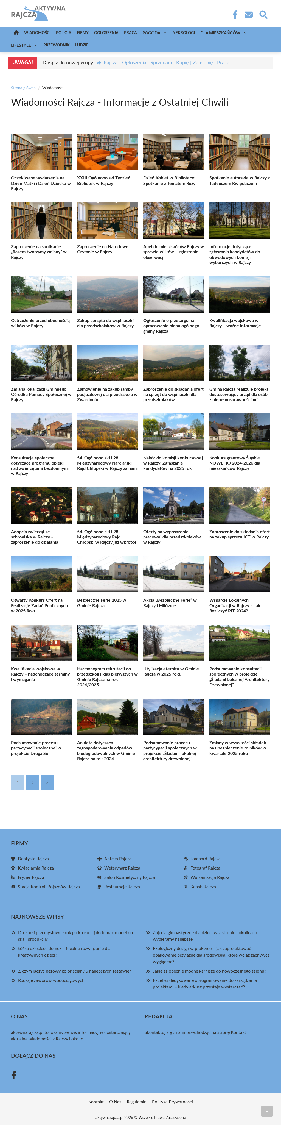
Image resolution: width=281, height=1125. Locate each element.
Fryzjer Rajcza (31, 877)
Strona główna (23, 88)
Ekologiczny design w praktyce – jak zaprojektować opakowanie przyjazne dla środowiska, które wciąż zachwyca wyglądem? (211, 955)
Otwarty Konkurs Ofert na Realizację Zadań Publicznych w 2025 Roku (39, 605)
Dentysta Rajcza (33, 859)
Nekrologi (184, 33)
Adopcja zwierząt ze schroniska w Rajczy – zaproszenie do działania (34, 537)
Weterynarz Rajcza (122, 868)
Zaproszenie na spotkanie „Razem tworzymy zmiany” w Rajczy (39, 252)
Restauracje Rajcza (122, 887)
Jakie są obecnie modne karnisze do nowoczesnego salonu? (209, 971)
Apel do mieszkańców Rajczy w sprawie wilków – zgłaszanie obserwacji (173, 252)
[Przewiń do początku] (267, 1111)
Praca (130, 33)
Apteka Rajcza (117, 859)
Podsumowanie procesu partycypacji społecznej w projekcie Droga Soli (36, 748)
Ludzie (81, 45)
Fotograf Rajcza (205, 868)
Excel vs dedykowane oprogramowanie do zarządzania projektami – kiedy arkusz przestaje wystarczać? (205, 983)
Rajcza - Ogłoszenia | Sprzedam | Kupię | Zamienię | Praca (166, 62)
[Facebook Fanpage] (233, 14)
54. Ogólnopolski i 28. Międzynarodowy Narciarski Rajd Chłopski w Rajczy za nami (107, 463)
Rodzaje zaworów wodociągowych (51, 980)
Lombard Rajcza (205, 859)
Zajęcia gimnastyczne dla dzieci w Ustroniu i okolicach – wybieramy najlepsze (207, 935)
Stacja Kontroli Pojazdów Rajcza (49, 887)
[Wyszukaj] (263, 14)
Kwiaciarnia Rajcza (36, 868)
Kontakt (238, 1032)
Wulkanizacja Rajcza (209, 877)
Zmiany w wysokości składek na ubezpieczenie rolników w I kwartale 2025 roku (239, 748)
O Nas (115, 1102)
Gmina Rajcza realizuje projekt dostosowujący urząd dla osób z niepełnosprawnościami (238, 394)
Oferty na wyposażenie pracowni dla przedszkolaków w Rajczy (172, 537)
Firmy (83, 33)
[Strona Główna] (16, 33)
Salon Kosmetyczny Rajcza (129, 877)
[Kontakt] (248, 14)
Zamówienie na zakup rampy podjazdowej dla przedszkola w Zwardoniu (107, 394)
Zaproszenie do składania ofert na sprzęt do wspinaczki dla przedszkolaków (173, 394)
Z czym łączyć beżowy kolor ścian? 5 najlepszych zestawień (75, 971)
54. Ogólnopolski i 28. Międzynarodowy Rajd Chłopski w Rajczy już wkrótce (107, 537)
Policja (63, 33)
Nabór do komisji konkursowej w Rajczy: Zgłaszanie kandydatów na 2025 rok (173, 463)
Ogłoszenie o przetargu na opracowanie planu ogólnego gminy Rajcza (171, 325)
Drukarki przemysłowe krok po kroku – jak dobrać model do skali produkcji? (75, 935)
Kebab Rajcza (203, 887)
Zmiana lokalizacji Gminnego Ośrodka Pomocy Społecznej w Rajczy (41, 394)
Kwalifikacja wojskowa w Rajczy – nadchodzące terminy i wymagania (40, 674)
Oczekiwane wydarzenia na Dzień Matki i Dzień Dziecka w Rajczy (41, 183)
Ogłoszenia (106, 33)
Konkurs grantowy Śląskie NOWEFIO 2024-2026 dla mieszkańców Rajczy (234, 463)
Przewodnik (56, 45)
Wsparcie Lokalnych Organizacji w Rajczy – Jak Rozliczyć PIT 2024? (234, 605)
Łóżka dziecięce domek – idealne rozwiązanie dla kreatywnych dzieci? (64, 951)
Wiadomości (37, 33)
